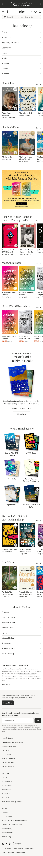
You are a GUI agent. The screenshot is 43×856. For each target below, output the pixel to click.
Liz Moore (5, 596)
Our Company (7, 816)
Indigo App (6, 793)
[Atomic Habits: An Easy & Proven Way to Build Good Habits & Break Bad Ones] (27, 578)
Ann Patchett (6, 159)
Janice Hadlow (24, 161)
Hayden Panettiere (8, 117)
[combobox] (23, 17)
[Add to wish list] (15, 108)
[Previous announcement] (2, 4)
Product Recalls (7, 833)
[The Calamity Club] (27, 99)
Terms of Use (20, 852)
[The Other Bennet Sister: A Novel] (27, 143)
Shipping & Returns (9, 746)
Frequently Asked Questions (12, 742)
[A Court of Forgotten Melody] (27, 278)
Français (18, 844)
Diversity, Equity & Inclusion (12, 824)
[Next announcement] (40, 4)
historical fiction (29, 674)
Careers (5, 812)
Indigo (9, 848)
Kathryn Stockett (25, 115)
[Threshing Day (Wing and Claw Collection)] (26, 322)
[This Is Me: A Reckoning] (10, 99)
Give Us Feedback (8, 758)
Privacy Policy (29, 848)
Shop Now (21, 414)
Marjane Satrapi (7, 254)
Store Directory (7, 789)
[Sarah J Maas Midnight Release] (21, 189)
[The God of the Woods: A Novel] (9, 578)
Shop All (38, 84)
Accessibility (6, 837)
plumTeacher (7, 785)
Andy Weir (23, 554)
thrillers (21, 674)
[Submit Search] (5, 17)
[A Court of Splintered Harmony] (10, 278)
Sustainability (7, 829)
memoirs (6, 676)
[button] (3, 11)
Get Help (5, 750)
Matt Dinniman (7, 552)
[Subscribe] (38, 720)
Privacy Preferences (8, 852)
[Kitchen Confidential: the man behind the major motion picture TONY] (28, 235)
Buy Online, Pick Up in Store (12, 801)
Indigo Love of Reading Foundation (14, 820)
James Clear (23, 596)
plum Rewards (7, 781)
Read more (5, 684)
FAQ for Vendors (8, 766)
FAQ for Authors (8, 762)
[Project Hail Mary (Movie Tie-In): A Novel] (27, 535)
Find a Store (6, 754)
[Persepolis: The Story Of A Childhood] (10, 235)
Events (4, 777)
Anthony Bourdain (26, 254)
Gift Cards (5, 797)
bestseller (31, 669)
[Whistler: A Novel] (10, 143)
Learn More (7, 703)
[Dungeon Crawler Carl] (10, 535)
